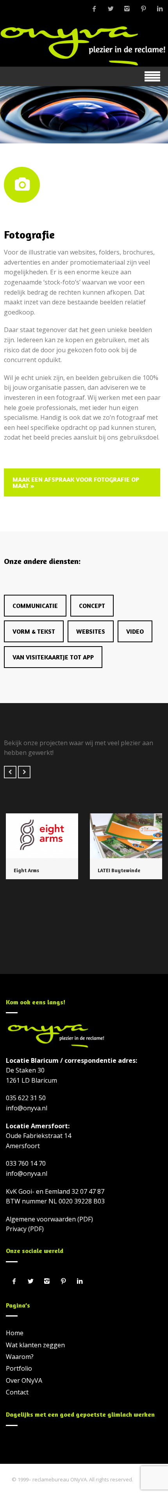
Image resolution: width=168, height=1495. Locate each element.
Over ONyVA (24, 1380)
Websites (90, 631)
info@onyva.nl (26, 1108)
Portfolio (19, 1368)
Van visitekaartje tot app (53, 657)
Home (14, 1333)
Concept (92, 606)
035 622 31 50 (26, 1098)
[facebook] (94, 8)
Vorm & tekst (34, 631)
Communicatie (35, 606)
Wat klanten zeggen (35, 1345)
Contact (17, 1392)
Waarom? (20, 1356)
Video (135, 631)
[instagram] (127, 8)
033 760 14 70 (26, 1163)
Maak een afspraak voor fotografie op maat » (76, 482)
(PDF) (85, 1219)
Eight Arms (26, 870)
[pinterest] (143, 8)
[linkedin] (160, 8)
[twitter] (110, 8)
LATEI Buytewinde (119, 870)
